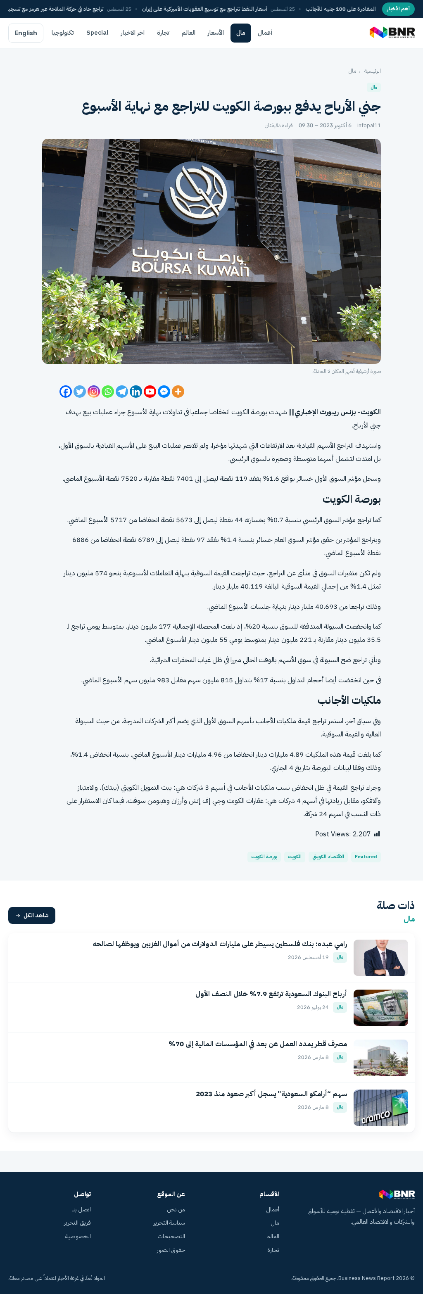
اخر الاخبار (133, 32)
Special (97, 32)
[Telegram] (122, 391)
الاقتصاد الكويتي (328, 856)
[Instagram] (94, 391)
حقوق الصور (171, 1250)
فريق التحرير (77, 1222)
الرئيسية (372, 71)
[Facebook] (65, 391)
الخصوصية (78, 1236)
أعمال (265, 32)
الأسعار (216, 32)
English (25, 33)
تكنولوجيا (63, 32)
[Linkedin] (136, 391)
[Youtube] (150, 391)
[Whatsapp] (108, 391)
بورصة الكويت (264, 856)
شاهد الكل (36, 915)
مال (240, 32)
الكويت (295, 856)
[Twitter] (80, 391)
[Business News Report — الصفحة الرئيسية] (391, 33)
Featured (366, 856)
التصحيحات (171, 1236)
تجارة (163, 32)
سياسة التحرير (169, 1222)
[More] (178, 391)
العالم (188, 32)
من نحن (176, 1209)
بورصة (259, 412)
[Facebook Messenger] (164, 391)
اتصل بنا (81, 1209)
